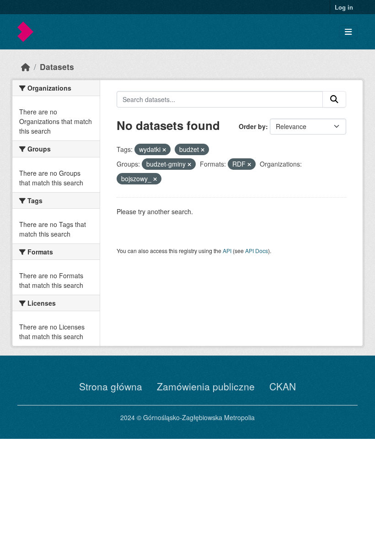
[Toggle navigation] (348, 31)
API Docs (256, 250)
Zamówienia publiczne (206, 386)
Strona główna (110, 386)
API (227, 250)
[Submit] (334, 99)
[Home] (25, 66)
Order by (252, 126)
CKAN (282, 386)
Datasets (57, 66)
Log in (344, 7)
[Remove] (164, 149)
